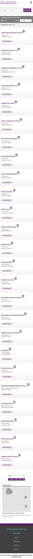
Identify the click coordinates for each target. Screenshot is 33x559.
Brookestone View (7, 403)
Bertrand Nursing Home (8, 227)
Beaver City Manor (7, 191)
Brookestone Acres (7, 368)
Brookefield (5, 350)
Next (11, 479)
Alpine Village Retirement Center (11, 32)
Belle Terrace (5, 209)
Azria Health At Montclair (9, 138)
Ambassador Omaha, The (9, 85)
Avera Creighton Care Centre (10, 121)
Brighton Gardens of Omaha (10, 333)
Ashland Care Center (7, 103)
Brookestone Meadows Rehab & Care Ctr (14, 385)
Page (9, 475)
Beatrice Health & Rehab (9, 174)
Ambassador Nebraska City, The (11, 68)
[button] (9, 489)
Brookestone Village (7, 421)
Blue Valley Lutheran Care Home (11, 297)
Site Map (15, 555)
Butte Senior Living (7, 439)
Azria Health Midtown (8, 156)
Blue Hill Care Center (7, 280)
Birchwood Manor (6, 262)
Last (20, 479)
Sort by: (17, 20)
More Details (7, 41)
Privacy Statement (6, 555)
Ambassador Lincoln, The (9, 50)
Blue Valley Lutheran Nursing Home (12, 315)
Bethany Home (6, 244)
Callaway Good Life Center (9, 456)
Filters (5, 20)
